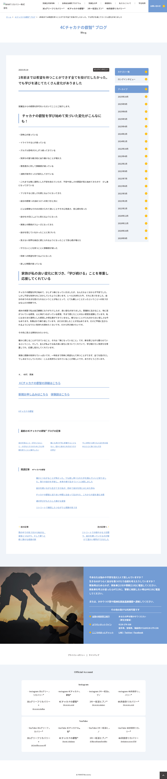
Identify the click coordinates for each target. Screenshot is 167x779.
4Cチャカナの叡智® (76, 8)
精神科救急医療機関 (123, 601)
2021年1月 (122, 208)
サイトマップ (94, 655)
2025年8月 (122, 111)
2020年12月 (123, 215)
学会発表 (142, 3)
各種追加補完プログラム (71, 3)
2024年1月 (122, 141)
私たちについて (125, 3)
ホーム (8, 17)
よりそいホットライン (102, 624)
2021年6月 (122, 186)
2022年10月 (123, 148)
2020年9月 (122, 238)
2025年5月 (122, 118)
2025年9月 (122, 103)
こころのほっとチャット (103, 632)
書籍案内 (108, 3)
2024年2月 (122, 133)
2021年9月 (122, 171)
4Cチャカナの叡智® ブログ (25, 17)
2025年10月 (123, 96)
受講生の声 (93, 3)
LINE (121, 632)
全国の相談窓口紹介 (101, 616)
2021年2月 (122, 200)
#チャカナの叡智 (25, 411)
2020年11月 (123, 223)
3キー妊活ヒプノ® (95, 8)
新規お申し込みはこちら (33, 394)
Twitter (128, 632)
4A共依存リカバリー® (115, 8)
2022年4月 (122, 156)
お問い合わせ (155, 6)
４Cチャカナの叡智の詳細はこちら (39, 383)
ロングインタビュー (101, 69)
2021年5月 (122, 193)
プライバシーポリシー (76, 655)
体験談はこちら (60, 394)
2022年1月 (122, 163)
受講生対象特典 (49, 3)
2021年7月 (122, 178)
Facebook (138, 632)
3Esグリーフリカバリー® (53, 8)
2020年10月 (123, 230)
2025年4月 (122, 126)
